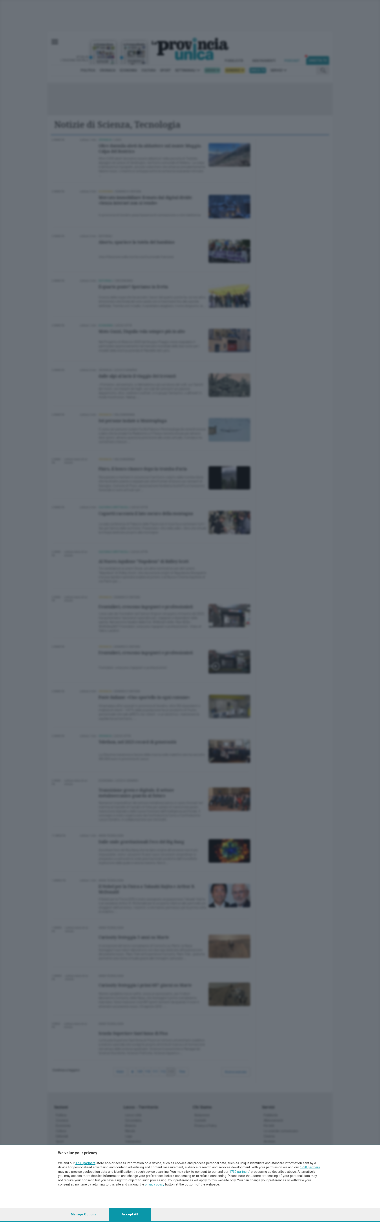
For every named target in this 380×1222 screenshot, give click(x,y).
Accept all (130, 1214)
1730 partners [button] (85, 1163)
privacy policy (154, 1184)
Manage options (83, 1214)
